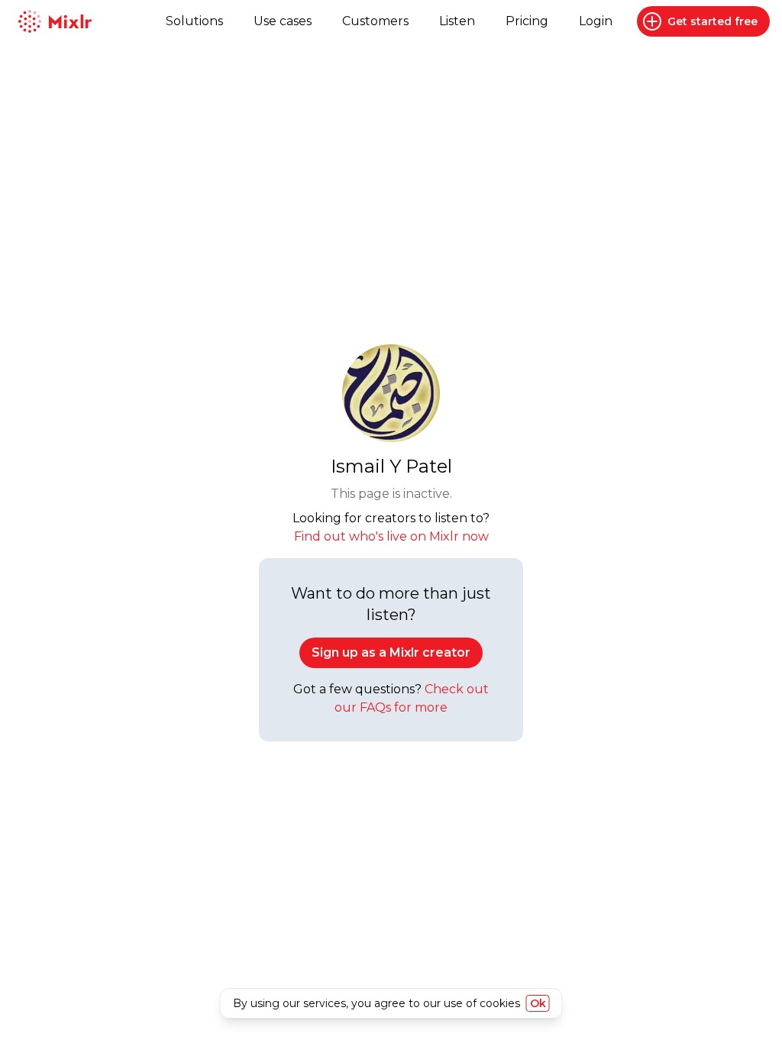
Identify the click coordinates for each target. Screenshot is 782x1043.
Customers (375, 21)
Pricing (527, 21)
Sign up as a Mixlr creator (391, 652)
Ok (538, 1003)
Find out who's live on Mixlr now (391, 536)
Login (595, 21)
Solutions (194, 21)
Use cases (283, 21)
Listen (457, 21)
